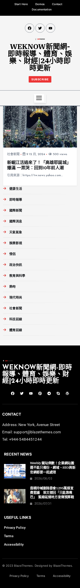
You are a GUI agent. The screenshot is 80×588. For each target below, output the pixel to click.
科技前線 (15, 319)
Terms (9, 536)
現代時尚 (15, 297)
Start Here (21, 4)
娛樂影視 (15, 243)
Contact (57, 4)
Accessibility (14, 545)
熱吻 (12, 286)
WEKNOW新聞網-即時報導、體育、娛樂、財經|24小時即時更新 (40, 57)
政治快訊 (15, 265)
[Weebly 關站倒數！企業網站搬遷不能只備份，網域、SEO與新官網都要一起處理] (15, 471)
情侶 (12, 254)
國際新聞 (15, 210)
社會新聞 (13, 154)
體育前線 (15, 330)
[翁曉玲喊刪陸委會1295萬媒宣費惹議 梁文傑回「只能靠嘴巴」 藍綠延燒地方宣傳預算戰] (15, 496)
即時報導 (15, 199)
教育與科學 (17, 276)
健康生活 (15, 189)
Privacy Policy (15, 528)
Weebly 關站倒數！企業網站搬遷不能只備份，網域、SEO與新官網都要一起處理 (52, 467)
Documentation (42, 9)
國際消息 (15, 221)
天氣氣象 (15, 232)
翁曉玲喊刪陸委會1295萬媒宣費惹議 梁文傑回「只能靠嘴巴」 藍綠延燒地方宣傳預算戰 (52, 492)
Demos (39, 4)
